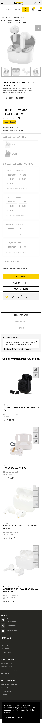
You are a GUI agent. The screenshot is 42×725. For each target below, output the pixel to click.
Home (3, 17)
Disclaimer (4, 695)
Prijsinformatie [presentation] (21, 315)
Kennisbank (5, 649)
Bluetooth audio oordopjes (10, 20)
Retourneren (5, 673)
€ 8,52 (8, 420)
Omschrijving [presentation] (21, 321)
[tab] (21, 315)
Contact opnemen (6, 663)
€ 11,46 (9, 601)
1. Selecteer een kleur (15, 137)
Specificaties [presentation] (21, 328)
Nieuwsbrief (5, 645)
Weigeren (19, 717)
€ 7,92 (8, 478)
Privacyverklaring (6, 691)
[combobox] (11, 9)
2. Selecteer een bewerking (18, 164)
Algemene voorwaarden (9, 684)
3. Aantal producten (14, 261)
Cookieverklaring (6, 688)
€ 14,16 (9, 538)
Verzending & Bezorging (9, 670)
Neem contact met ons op (14, 98)
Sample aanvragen (7, 666)
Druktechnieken (6, 652)
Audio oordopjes (17, 17)
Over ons (4, 642)
